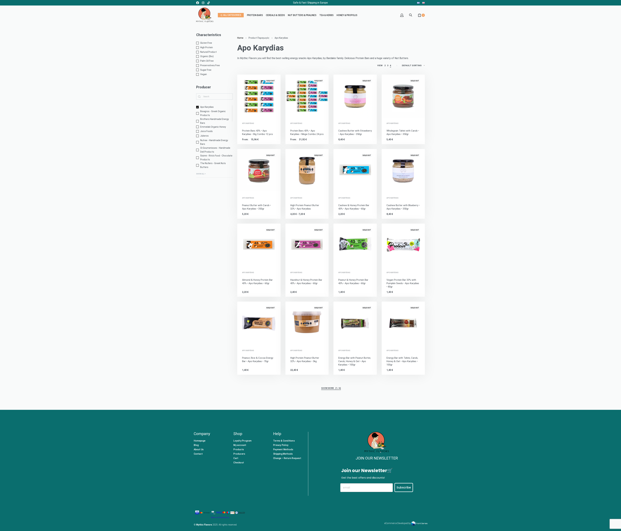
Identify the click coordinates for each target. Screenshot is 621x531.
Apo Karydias (248, 123)
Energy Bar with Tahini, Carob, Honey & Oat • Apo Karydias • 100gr (402, 361)
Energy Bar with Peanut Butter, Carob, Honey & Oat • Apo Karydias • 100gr (354, 361)
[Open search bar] (410, 14)
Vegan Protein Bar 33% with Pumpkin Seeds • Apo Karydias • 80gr (403, 283)
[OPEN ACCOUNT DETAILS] (402, 15)
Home (240, 38)
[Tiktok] (208, 2)
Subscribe (404, 487)
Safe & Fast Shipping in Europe (310, 2)
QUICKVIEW (267, 113)
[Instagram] (203, 2)
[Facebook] (197, 2)
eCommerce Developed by (397, 523)
